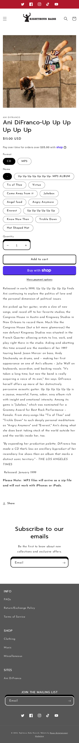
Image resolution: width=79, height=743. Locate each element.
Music (8, 647)
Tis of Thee (14, 185)
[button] (5, 19)
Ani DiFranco (12, 678)
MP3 (24, 161)
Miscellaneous (13, 656)
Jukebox (49, 193)
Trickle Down (48, 219)
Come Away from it (20, 193)
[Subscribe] (64, 563)
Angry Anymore (43, 202)
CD (9, 161)
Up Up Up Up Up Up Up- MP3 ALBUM (44, 176)
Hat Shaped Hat (18, 227)
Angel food (14, 202)
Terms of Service (14, 616)
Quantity (8, 236)
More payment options (39, 279)
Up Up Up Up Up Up (41, 210)
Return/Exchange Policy (19, 608)
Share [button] (11, 503)
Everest (12, 210)
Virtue (36, 185)
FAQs (7, 599)
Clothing (9, 639)
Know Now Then (18, 219)
